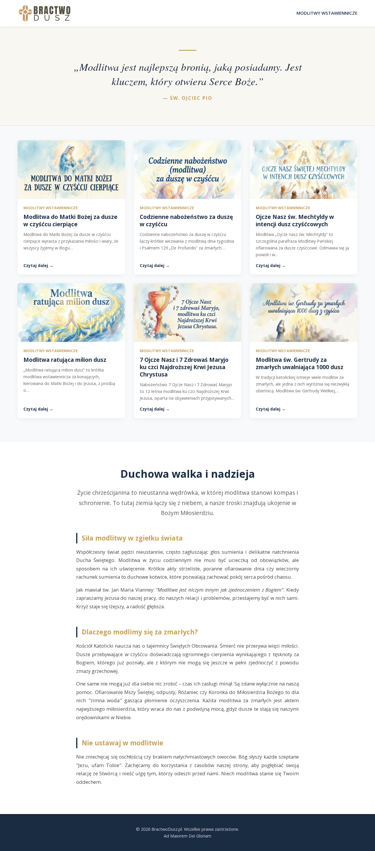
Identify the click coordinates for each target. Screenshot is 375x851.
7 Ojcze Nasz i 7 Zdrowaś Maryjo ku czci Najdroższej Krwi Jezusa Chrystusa (184, 367)
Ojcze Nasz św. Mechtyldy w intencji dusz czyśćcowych (295, 220)
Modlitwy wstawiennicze (326, 13)
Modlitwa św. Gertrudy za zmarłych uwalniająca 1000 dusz (299, 363)
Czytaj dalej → (38, 265)
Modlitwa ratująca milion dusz (64, 360)
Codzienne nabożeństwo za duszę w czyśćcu (186, 220)
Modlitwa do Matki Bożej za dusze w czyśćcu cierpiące (70, 220)
